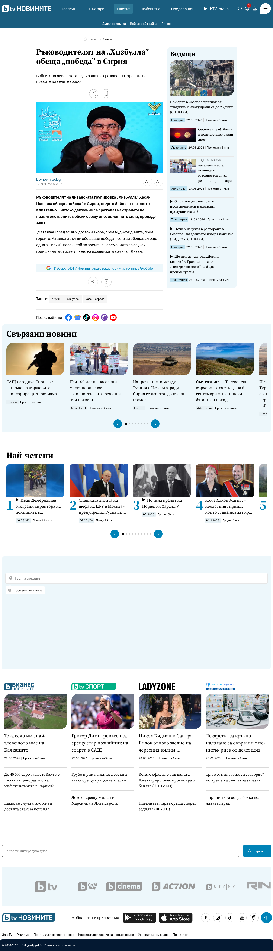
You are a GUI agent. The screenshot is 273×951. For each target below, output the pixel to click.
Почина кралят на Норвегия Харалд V (162, 503)
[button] (117, 423)
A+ (158, 181)
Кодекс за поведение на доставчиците (106, 934)
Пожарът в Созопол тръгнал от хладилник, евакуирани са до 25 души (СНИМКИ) (202, 106)
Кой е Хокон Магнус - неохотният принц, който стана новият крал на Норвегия (229, 506)
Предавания (182, 8)
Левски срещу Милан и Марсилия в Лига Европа (94, 800)
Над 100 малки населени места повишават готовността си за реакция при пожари (215, 170)
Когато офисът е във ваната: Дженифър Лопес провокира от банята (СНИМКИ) (168, 780)
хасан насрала (95, 299)
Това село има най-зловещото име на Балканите (25, 742)
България (97, 8)
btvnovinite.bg (48, 179)
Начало (93, 39)
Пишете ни (180, 934)
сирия (56, 299)
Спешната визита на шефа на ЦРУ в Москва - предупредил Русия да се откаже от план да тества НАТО (103, 506)
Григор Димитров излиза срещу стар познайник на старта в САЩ (99, 742)
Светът (123, 8)
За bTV (7, 934)
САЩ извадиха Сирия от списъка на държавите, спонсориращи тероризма (31, 387)
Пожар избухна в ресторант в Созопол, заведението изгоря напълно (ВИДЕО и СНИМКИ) (201, 233)
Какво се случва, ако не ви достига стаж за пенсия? (28, 806)
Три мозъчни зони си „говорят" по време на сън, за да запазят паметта (235, 777)
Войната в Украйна (143, 23)
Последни (69, 8)
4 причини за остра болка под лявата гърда (233, 800)
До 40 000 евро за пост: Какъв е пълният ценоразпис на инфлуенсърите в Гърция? (32, 780)
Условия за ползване (153, 934)
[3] (247, 9)
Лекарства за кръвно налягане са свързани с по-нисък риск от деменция (235, 742)
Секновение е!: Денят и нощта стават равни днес (215, 134)
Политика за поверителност (53, 934)
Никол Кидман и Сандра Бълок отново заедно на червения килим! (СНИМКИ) (166, 742)
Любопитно (150, 8)
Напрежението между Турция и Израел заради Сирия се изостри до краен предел (158, 390)
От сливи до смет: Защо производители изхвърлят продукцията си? (192, 206)
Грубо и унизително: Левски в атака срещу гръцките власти (99, 777)
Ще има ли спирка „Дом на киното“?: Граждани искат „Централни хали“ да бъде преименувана (194, 264)
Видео (166, 23)
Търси (258, 851)
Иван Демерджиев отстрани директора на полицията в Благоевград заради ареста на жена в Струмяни (38, 506)
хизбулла (73, 299)
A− (147, 181)
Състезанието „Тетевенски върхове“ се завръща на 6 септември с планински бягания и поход (222, 390)
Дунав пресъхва (114, 23)
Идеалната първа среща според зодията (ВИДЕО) (167, 806)
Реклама (23, 934)
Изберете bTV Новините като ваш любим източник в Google (103, 268)
